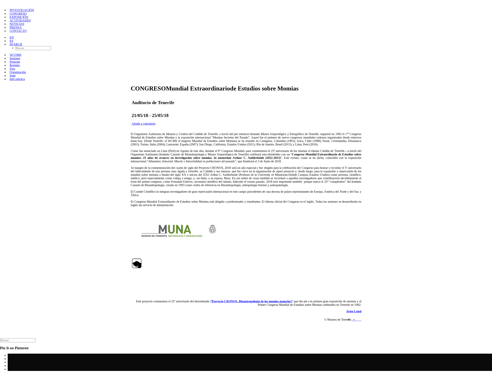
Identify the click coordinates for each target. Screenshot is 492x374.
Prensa (16, 27)
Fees (12, 68)
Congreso (18, 13)
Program (15, 61)
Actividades (20, 20)
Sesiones (15, 58)
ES (11, 40)
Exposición (19, 17)
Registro (15, 65)
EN (12, 37)
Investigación (22, 10)
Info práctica (17, 79)
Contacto (18, 30)
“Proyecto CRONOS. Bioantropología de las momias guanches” (251, 301)
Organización (18, 72)
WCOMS (15, 54)
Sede (13, 75)
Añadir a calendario (143, 123)
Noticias (17, 24)
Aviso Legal (353, 311)
